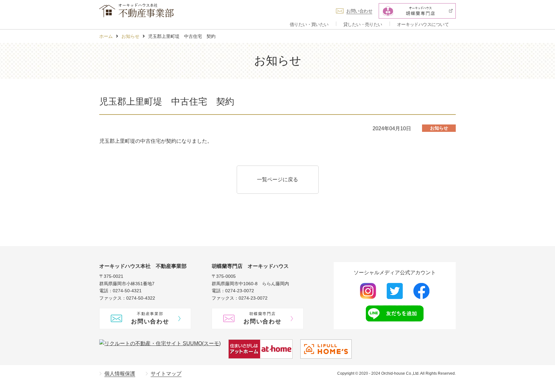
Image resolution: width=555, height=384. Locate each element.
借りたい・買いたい (309, 24)
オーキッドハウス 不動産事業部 (136, 10)
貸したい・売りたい (362, 24)
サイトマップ (166, 373)
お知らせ (130, 36)
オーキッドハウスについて (423, 24)
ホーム (106, 36)
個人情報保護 (119, 373)
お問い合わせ (359, 10)
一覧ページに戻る (277, 179)
